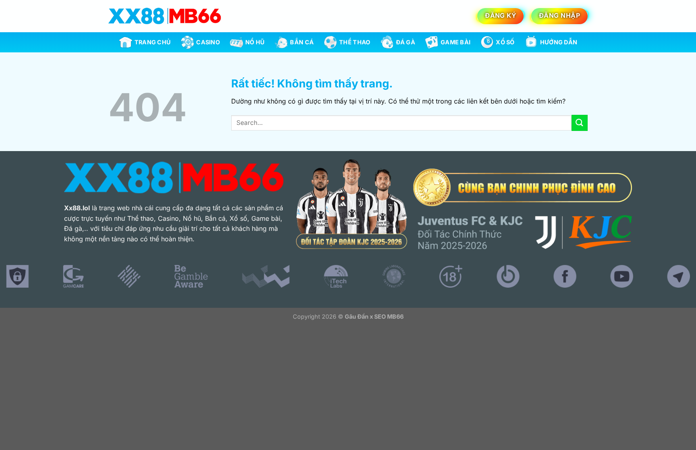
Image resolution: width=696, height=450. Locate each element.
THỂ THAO (354, 42)
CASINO (208, 42)
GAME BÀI (455, 42)
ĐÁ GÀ (405, 42)
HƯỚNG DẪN (559, 42)
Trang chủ (153, 42)
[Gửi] (580, 123)
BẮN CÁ (302, 42)
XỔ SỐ (505, 42)
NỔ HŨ (255, 42)
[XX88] (164, 15)
